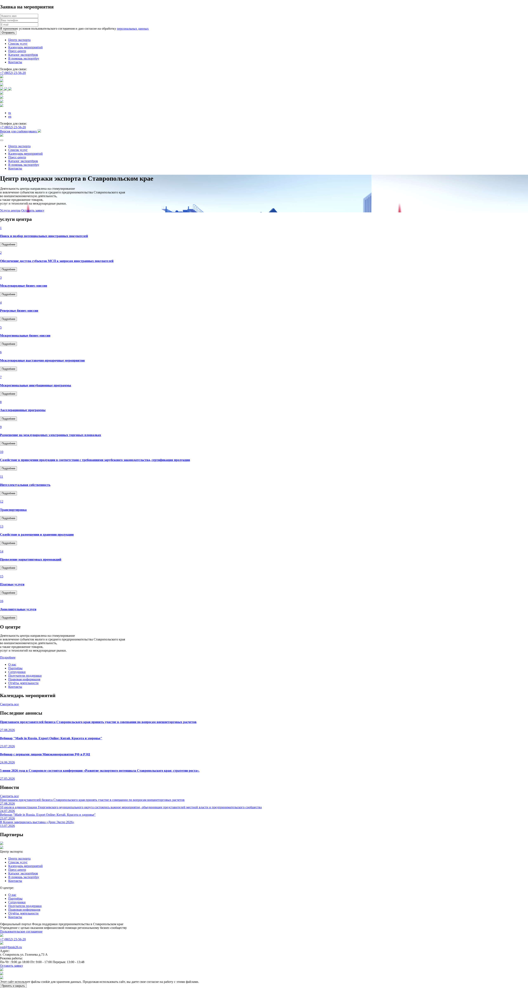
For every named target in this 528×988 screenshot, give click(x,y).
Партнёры (15, 668)
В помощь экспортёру (23, 58)
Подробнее (8, 244)
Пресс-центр (17, 51)
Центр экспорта (19, 40)
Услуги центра (10, 210)
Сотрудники (17, 672)
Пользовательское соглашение (21, 931)
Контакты (15, 62)
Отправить (8, 32)
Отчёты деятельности (23, 683)
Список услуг (18, 43)
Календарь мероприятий (25, 47)
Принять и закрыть (13, 985)
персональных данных (133, 28)
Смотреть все (9, 704)
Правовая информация (24, 679)
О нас (12, 664)
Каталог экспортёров (23, 54)
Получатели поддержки (25, 675)
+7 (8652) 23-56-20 (13, 73)
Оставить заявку (32, 210)
